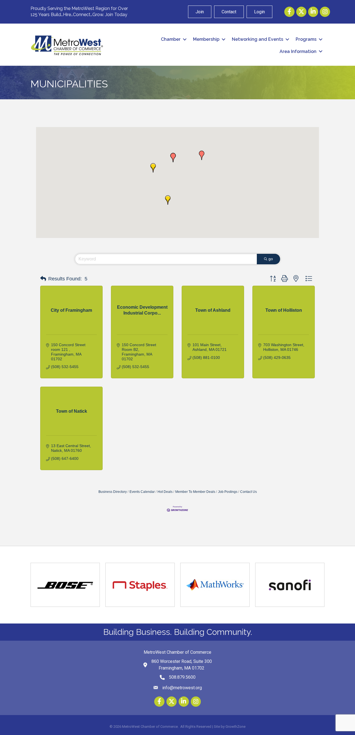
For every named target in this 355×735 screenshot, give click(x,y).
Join (200, 11)
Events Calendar (142, 492)
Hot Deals (165, 492)
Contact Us (248, 492)
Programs (306, 39)
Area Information (298, 51)
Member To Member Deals (195, 492)
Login (259, 11)
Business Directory (112, 492)
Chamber (171, 39)
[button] (153, 168)
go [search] (270, 259)
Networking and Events (257, 39)
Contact (229, 11)
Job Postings (227, 492)
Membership (206, 39)
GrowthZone (235, 726)
